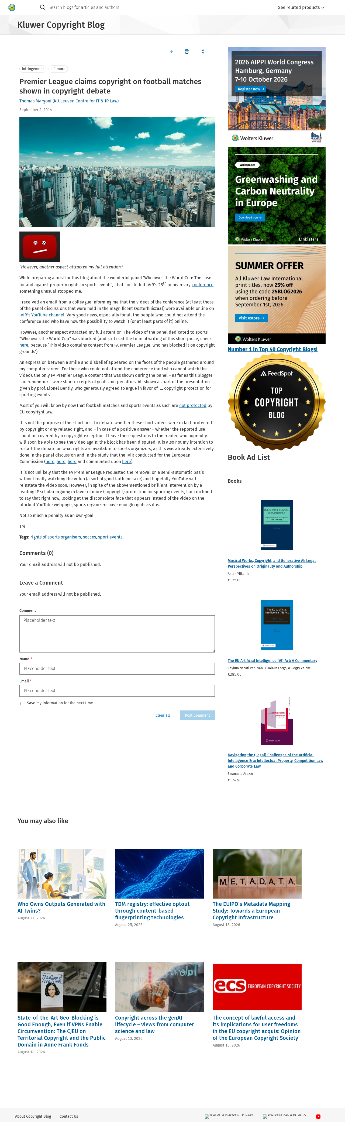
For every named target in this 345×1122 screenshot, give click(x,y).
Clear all (163, 715)
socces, (90, 537)
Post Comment (197, 715)
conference (202, 284)
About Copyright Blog (33, 1116)
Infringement (33, 69)
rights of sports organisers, (56, 537)
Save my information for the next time (60, 703)
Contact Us (69, 1116)
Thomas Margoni (35, 100)
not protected (192, 405)
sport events (110, 537)
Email (25, 681)
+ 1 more (58, 69)
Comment (27, 610)
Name (25, 659)
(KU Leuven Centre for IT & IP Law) (86, 100)
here (23, 345)
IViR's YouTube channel (41, 314)
